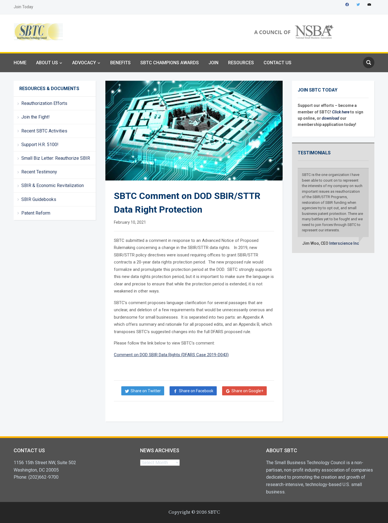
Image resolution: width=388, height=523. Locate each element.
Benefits (120, 62)
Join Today (23, 7)
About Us (47, 62)
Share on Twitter (146, 391)
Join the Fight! (35, 117)
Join (213, 62)
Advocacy (84, 62)
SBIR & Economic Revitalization (52, 185)
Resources (241, 62)
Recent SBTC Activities (44, 131)
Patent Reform (35, 213)
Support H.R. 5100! (40, 144)
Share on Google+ (247, 391)
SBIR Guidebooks (38, 199)
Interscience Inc (344, 243)
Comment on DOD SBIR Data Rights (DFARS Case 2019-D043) (171, 354)
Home (20, 62)
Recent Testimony (39, 172)
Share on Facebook (196, 391)
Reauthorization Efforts (44, 103)
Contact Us (277, 62)
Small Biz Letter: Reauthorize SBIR (55, 158)
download (331, 118)
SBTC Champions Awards (169, 62)
